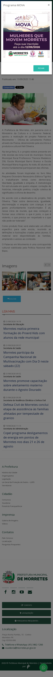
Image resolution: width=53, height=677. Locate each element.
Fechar (41, 68)
